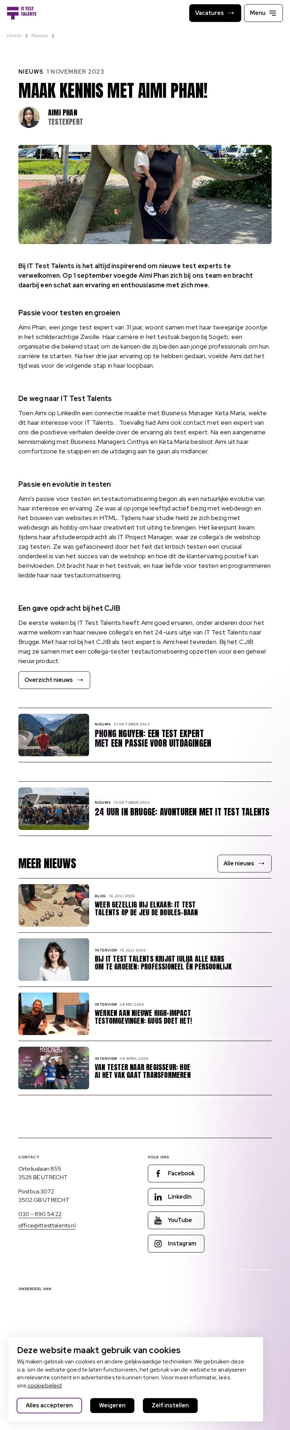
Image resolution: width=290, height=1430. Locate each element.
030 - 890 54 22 (40, 1214)
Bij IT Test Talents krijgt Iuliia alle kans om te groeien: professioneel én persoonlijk (163, 963)
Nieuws (39, 35)
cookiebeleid (45, 1385)
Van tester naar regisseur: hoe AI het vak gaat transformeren (143, 1071)
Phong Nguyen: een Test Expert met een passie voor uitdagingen (153, 738)
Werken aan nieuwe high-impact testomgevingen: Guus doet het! (143, 1017)
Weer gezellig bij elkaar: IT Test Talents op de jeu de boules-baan (146, 908)
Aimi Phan (62, 113)
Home (14, 35)
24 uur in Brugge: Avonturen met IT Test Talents (182, 811)
